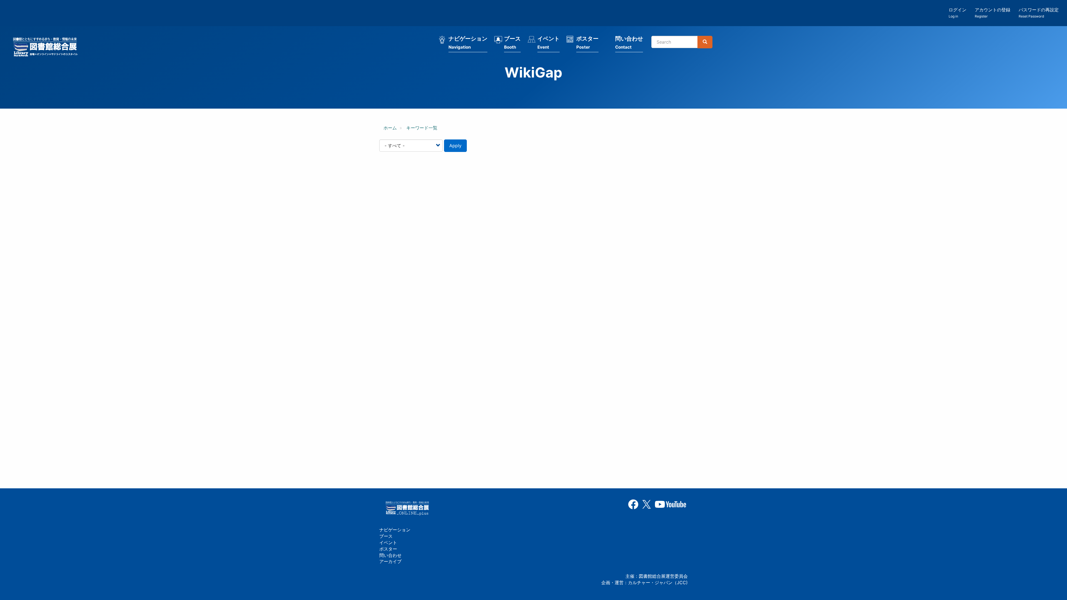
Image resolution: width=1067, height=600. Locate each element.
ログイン (957, 12)
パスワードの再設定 (1039, 12)
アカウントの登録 (992, 12)
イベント (548, 42)
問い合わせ (629, 42)
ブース (512, 42)
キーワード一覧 (421, 128)
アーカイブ (390, 561)
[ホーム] (47, 48)
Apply (455, 145)
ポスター (587, 42)
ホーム (390, 128)
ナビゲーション (467, 42)
